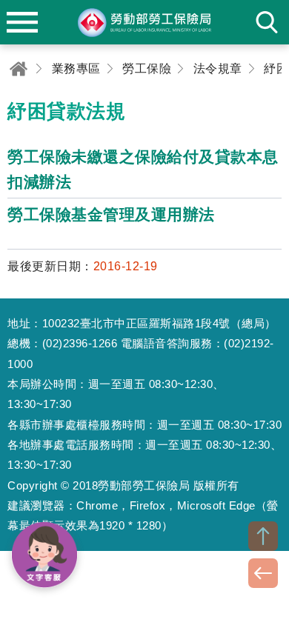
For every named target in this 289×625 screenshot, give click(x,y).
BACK (263, 573)
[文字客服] (44, 554)
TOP (263, 536)
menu (22, 22)
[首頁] (18, 68)
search (267, 22)
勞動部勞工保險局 (144, 22)
